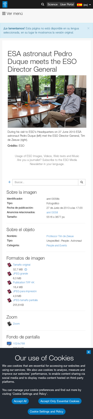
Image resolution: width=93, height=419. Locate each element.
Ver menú (14, 13)
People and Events (56, 245)
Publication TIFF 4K (23, 282)
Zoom (16, 323)
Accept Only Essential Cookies (59, 401)
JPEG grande (20, 273)
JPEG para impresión (25, 291)
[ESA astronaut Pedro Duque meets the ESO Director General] (47, 101)
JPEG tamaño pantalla (25, 300)
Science (53, 4)
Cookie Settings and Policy (46, 411)
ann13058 (52, 212)
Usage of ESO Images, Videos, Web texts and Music (47, 156)
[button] (25, 269)
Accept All (20, 401)
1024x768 (19, 343)
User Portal (67, 4)
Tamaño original (21, 264)
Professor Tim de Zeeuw (60, 236)
